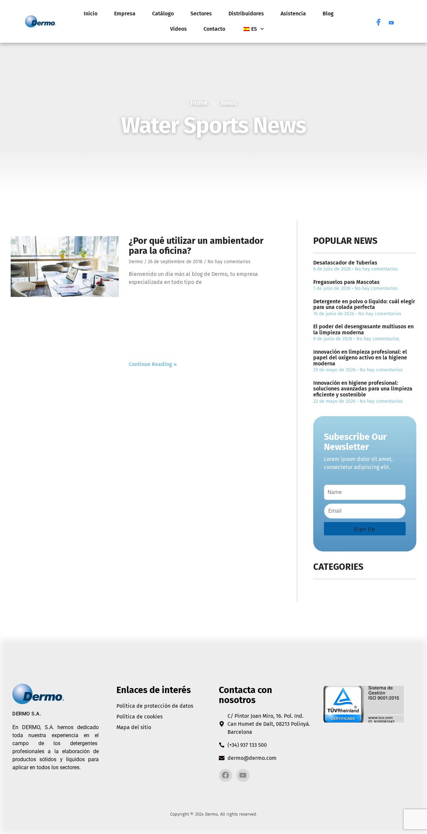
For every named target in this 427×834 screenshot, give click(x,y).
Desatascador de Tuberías (345, 263)
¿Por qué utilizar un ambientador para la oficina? (196, 245)
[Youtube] (391, 21)
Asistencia (293, 13)
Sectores (201, 13)
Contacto (214, 29)
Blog (328, 13)
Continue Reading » (153, 364)
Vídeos (178, 29)
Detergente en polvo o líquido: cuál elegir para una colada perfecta (364, 304)
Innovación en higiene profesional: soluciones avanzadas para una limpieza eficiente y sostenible (362, 389)
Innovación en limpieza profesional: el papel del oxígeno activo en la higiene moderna (360, 358)
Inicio (90, 13)
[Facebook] (379, 21)
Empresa (124, 13)
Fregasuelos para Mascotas (346, 282)
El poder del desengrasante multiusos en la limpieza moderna (363, 329)
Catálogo (163, 13)
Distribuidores (246, 13)
